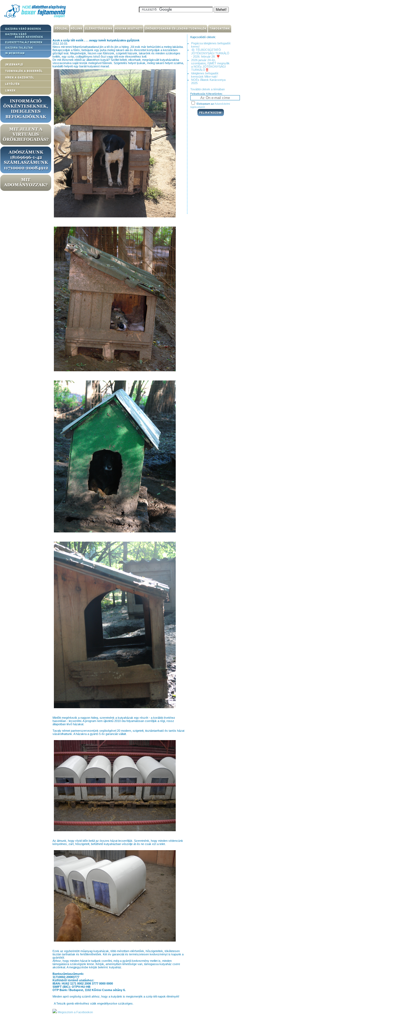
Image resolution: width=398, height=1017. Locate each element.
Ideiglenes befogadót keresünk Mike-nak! (204, 75)
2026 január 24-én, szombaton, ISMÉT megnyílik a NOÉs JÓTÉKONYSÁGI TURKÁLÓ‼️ (210, 64)
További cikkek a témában (207, 89)
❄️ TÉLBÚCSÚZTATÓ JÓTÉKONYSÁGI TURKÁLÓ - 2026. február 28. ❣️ (210, 53)
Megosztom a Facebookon (75, 1012)
